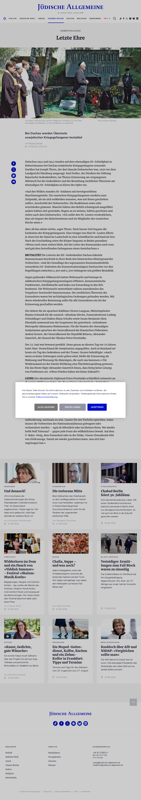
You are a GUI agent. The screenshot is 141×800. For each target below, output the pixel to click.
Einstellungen (72, 407)
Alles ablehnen (46, 407)
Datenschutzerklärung (46, 397)
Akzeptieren (97, 407)
